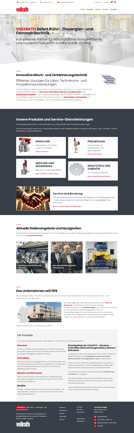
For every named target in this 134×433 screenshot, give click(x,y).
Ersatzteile (62, 416)
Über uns (98, 2)
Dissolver (62, 407)
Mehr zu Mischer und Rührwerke (47, 174)
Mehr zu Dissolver (42, 152)
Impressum (80, 421)
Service (61, 419)
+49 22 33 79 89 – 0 (48, 2)
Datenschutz (81, 418)
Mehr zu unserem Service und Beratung (66, 206)
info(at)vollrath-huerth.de (106, 423)
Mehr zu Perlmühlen (94, 154)
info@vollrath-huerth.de (66, 2)
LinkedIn (100, 426)
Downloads (80, 412)
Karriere (79, 409)
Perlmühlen (63, 410)
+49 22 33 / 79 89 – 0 (104, 420)
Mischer (61, 413)
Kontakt (105, 2)
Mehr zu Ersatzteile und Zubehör (99, 176)
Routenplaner (102, 417)
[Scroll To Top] (131, 431)
